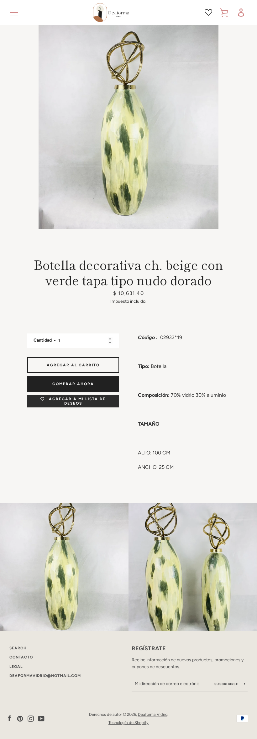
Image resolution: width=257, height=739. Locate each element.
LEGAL (16, 666)
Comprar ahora (73, 384)
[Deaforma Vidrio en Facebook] (9, 718)
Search (18, 648)
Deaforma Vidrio (152, 714)
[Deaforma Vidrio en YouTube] (41, 718)
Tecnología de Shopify (128, 722)
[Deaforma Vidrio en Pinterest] (20, 718)
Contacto (21, 657)
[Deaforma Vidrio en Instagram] (31, 718)
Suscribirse (226, 684)
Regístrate (149, 648)
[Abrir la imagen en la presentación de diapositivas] (128, 127)
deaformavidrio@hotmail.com (45, 675)
